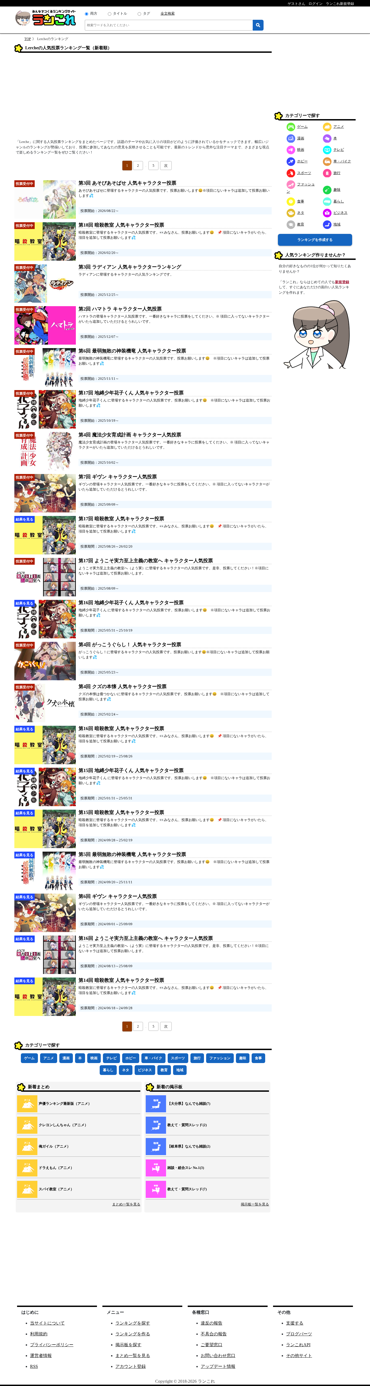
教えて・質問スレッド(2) (187, 1125)
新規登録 (342, 282)
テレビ (111, 1058)
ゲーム (29, 1058)
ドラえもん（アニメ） (56, 1168)
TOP (27, 39)
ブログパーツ (299, 1334)
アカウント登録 (130, 1366)
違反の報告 (211, 1323)
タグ (146, 13)
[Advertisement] (143, 98)
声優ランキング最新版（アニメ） (65, 1103)
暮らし (108, 1070)
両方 (93, 13)
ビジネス (145, 1070)
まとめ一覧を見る (126, 1204)
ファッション (220, 1058)
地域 (179, 1070)
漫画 (66, 1058)
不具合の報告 (214, 1334)
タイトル (120, 13)
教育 (164, 1070)
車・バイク (153, 1058)
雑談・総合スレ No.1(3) (185, 1168)
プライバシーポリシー (51, 1344)
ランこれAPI (298, 1344)
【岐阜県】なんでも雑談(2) (188, 1146)
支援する (294, 1323)
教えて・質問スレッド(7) (187, 1189)
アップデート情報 (218, 1366)
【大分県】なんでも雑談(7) (188, 1103)
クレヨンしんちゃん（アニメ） (63, 1125)
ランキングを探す (132, 1323)
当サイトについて (47, 1323)
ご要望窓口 (211, 1344)
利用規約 (38, 1334)
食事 (258, 1058)
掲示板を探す (128, 1344)
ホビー (130, 1058)
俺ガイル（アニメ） (54, 1146)
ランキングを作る (132, 1334)
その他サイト (299, 1355)
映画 (94, 1058)
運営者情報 (41, 1355)
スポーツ (178, 1058)
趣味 (242, 1058)
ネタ (125, 1070)
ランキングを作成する (315, 240)
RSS (34, 1366)
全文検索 (168, 13)
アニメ (48, 1058)
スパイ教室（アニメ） (56, 1189)
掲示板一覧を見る (255, 1204)
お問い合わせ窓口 (218, 1355)
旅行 (197, 1058)
